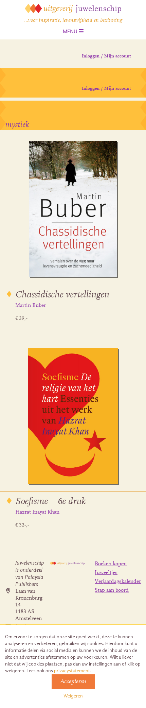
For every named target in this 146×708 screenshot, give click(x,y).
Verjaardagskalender (118, 581)
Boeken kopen (111, 564)
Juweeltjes (106, 572)
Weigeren (73, 696)
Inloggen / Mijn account (106, 56)
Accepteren (73, 682)
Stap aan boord (112, 590)
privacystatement (72, 671)
